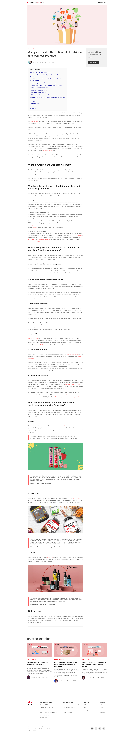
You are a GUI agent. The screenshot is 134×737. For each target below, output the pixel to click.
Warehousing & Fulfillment (46, 707)
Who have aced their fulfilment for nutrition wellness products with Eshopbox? (47, 98)
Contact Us (102, 707)
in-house (34, 227)
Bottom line (33, 108)
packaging (79, 235)
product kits (67, 394)
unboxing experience (44, 239)
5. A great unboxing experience (39, 92)
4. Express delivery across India (39, 90)
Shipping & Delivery (45, 704)
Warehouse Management (69, 707)
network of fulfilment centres (42, 344)
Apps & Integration (67, 712)
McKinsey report (34, 121)
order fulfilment (47, 150)
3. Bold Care (34, 106)
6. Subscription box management (40, 94)
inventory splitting (76, 344)
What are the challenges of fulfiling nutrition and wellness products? (45, 75)
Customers (102, 704)
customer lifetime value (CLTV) (73, 384)
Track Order (102, 712)
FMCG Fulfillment (44, 715)
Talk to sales (93, 62)
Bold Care (50, 557)
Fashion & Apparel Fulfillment (47, 710)
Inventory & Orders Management (71, 704)
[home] (34, 3)
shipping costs (32, 239)
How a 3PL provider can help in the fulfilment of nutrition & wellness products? (45, 79)
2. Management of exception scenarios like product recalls (46, 85)
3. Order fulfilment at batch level (39, 87)
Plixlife (65, 425)
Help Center (87, 704)
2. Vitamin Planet (35, 103)
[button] (102, 2)
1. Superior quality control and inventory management (45, 83)
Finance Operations (67, 710)
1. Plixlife (33, 101)
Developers (87, 710)
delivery (65, 136)
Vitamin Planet (76, 498)
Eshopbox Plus (43, 717)
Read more (31, 489)
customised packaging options (73, 396)
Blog (85, 707)
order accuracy (58, 396)
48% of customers (33, 338)
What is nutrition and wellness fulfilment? (41, 72)
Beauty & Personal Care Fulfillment (48, 712)
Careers (101, 710)
